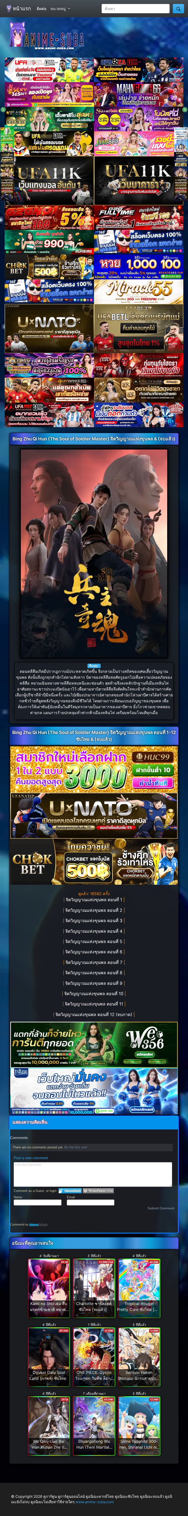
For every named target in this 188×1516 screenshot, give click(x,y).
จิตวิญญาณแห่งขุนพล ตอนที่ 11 (95, 1003)
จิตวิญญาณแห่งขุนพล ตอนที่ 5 (94, 941)
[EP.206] (49, 1357)
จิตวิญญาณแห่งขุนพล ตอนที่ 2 (94, 910)
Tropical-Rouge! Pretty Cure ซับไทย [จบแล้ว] (138, 1309)
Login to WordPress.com (98, 1190)
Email (71, 1197)
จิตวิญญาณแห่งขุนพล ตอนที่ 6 (94, 951)
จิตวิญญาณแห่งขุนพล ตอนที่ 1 (95, 899)
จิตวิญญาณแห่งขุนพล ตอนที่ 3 (94, 920)
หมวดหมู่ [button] (58, 8)
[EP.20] (49, 1288)
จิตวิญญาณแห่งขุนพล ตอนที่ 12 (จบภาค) (94, 1014)
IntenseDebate (38, 1224)
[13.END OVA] (94, 1288)
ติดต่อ (42, 8)
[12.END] (139, 1357)
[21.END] (94, 1357)
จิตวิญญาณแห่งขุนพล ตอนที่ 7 (94, 962)
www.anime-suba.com (94, 1502)
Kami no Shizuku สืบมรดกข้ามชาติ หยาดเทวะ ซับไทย (48, 1309)
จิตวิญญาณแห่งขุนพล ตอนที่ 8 (94, 972)
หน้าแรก (21, 9)
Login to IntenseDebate (70, 1190)
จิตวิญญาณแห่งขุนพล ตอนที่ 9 (94, 983)
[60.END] (94, 1425)
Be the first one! (75, 1147)
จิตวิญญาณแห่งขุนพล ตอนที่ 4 (94, 931)
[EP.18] (49, 1425)
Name (18, 1197)
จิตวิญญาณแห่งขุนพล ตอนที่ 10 (94, 993)
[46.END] (139, 1288)
